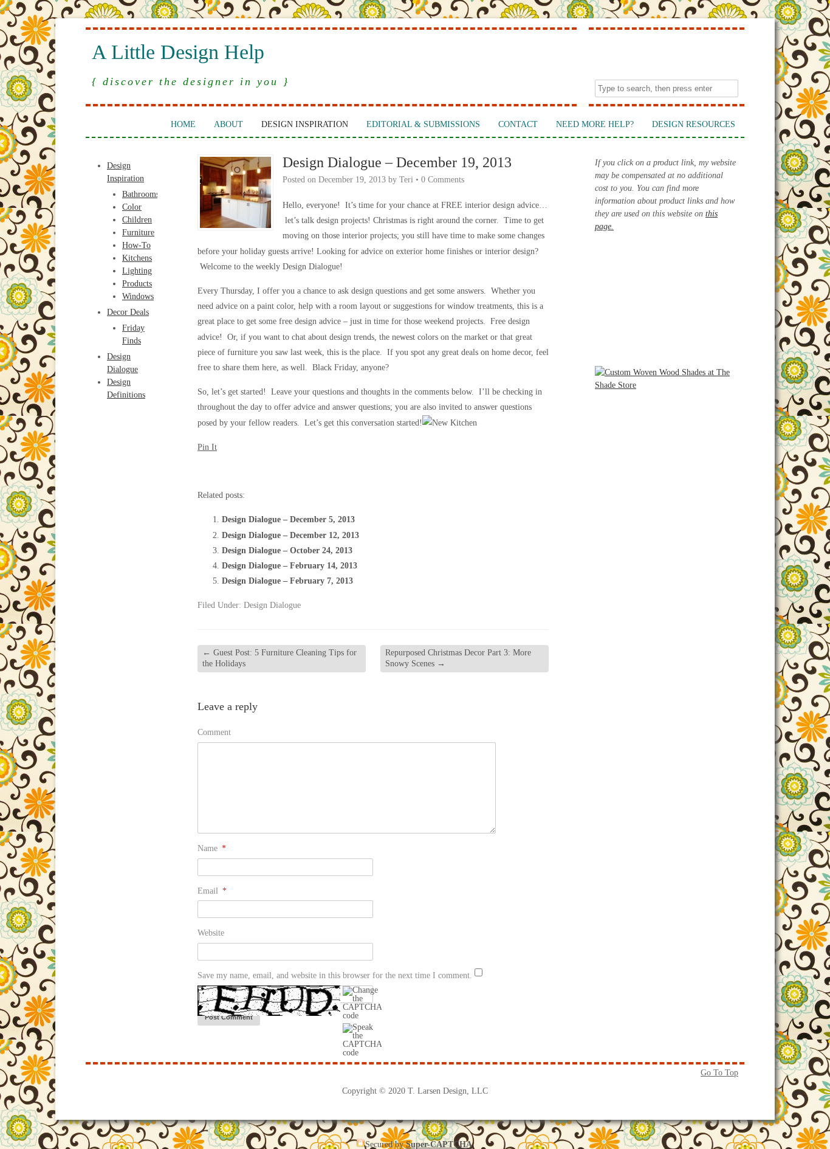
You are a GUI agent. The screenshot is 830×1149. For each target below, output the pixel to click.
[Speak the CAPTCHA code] (362, 1040)
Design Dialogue (272, 605)
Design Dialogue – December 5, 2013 (288, 519)
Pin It (207, 447)
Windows (138, 296)
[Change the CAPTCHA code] (362, 1003)
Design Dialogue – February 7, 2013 (287, 580)
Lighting (137, 270)
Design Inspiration (304, 124)
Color (132, 207)
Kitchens (137, 258)
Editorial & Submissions (423, 124)
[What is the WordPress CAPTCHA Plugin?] (268, 1000)
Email (212, 890)
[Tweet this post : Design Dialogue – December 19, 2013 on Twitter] (303, 469)
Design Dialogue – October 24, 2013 (287, 550)
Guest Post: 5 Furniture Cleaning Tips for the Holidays (279, 658)
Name (211, 848)
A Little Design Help (178, 52)
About (228, 124)
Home (183, 124)
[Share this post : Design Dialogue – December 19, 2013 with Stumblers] (270, 469)
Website (210, 932)
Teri (406, 179)
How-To (136, 245)
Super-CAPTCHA (439, 1144)
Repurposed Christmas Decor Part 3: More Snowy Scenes (458, 658)
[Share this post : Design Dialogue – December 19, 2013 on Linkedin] (254, 469)
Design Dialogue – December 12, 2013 (290, 535)
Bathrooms (140, 194)
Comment (214, 732)
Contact (518, 124)
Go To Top (719, 1073)
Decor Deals (128, 312)
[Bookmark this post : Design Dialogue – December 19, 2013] (336, 469)
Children (137, 219)
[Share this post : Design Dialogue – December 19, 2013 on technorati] (287, 469)
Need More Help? (595, 124)
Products (137, 283)
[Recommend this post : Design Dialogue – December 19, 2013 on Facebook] (221, 469)
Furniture (138, 232)
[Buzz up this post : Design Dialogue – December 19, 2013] (237, 469)
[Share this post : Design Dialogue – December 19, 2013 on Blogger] (204, 469)
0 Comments (442, 179)
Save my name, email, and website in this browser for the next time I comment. (334, 975)
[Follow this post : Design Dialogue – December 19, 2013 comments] (319, 469)
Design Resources (693, 124)
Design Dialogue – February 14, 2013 (289, 565)
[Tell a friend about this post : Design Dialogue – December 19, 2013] (352, 469)
